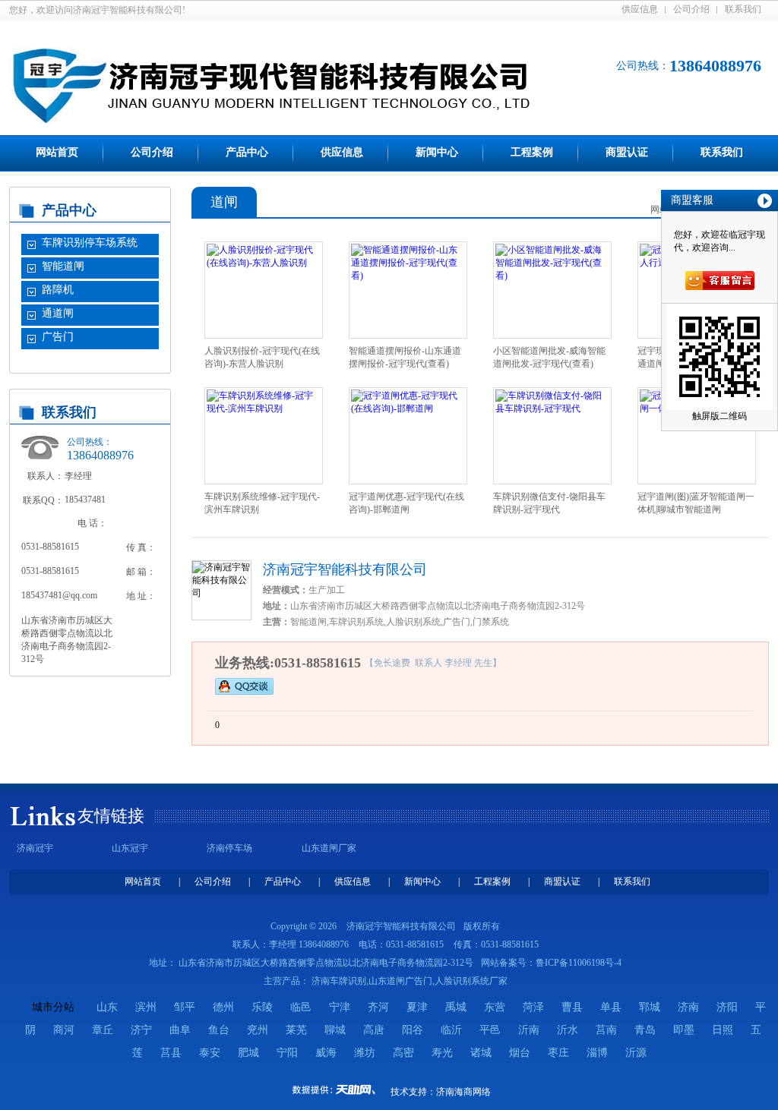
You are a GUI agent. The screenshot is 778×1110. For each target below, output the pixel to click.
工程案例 (532, 152)
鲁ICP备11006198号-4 (578, 962)
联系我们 (743, 9)
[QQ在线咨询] (244, 685)
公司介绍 (691, 9)
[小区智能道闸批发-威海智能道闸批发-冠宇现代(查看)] (552, 275)
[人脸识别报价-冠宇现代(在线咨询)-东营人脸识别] (264, 262)
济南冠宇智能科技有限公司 (345, 569)
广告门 (58, 336)
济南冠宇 (35, 848)
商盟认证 (627, 152)
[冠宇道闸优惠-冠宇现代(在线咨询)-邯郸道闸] (408, 408)
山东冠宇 (130, 848)
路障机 (58, 289)
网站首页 (57, 152)
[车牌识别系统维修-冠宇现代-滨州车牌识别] (264, 408)
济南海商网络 (463, 1091)
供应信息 (639, 9)
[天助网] (339, 1089)
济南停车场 (229, 848)
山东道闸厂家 (329, 848)
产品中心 (247, 152)
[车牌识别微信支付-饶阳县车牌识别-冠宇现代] (552, 408)
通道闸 (58, 313)
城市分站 (53, 1007)
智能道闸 (63, 266)
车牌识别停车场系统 (90, 242)
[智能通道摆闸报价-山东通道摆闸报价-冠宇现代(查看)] (408, 275)
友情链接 (110, 815)
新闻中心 (437, 152)
